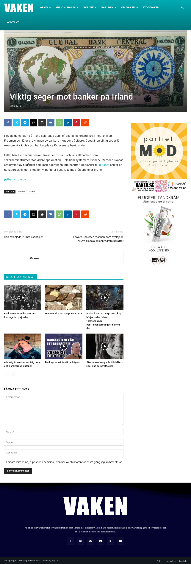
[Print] (42, 122)
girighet (104, 165)
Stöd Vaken (151, 7)
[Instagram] (80, 541)
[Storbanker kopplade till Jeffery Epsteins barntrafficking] (104, 346)
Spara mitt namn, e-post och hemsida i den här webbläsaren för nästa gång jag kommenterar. (65, 462)
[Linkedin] (68, 122)
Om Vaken (128, 7)
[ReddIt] (85, 122)
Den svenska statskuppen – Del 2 (63, 313)
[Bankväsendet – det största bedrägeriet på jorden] (22, 297)
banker (21, 191)
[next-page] (12, 373)
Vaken (34, 258)
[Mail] (90, 541)
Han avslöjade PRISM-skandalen (23, 237)
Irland (32, 191)
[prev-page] (6, 373)
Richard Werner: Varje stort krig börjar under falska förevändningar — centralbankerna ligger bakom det (103, 321)
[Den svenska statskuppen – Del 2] (63, 297)
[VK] (50, 122)
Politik (88, 7)
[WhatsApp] (59, 122)
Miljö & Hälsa (66, 7)
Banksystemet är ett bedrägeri (62, 362)
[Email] (33, 122)
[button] (182, 8)
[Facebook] (8, 122)
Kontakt (13, 22)
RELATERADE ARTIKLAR (20, 276)
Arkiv (44, 7)
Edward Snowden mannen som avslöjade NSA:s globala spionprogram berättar (98, 239)
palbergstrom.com (16, 179)
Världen (107, 7)
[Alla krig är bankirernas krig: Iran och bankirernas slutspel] (22, 346)
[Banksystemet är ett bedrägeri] (63, 346)
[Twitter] (16, 122)
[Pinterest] (76, 122)
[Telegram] (25, 122)
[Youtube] (120, 541)
